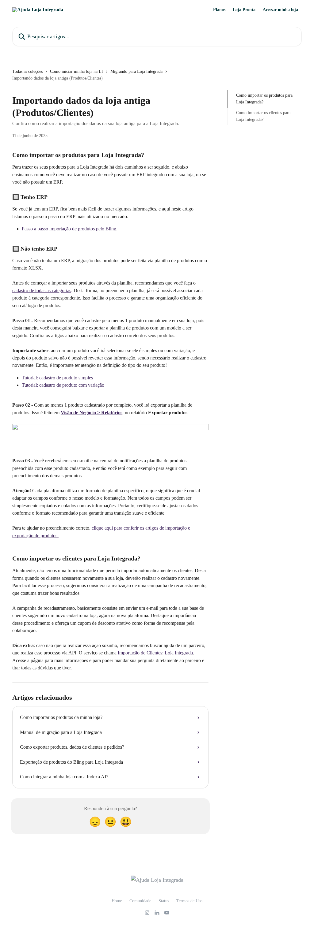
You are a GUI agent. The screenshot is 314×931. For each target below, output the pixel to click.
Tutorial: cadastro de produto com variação (63, 385)
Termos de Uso (189, 901)
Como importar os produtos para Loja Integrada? (264, 98)
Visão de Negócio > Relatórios (91, 412)
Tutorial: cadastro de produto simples (57, 377)
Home (117, 901)
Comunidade (140, 901)
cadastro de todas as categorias (41, 290)
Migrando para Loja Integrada (136, 71)
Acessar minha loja (280, 10)
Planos (219, 10)
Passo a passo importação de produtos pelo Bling (69, 228)
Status (164, 901)
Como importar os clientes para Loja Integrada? (263, 116)
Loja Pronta (244, 10)
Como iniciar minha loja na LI (76, 71)
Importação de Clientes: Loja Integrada (155, 652)
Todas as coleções (27, 71)
